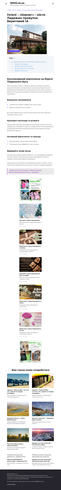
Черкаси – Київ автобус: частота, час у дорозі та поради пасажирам (18, 391)
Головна (9, 10)
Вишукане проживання (21, 64)
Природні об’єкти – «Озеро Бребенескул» (16, 418)
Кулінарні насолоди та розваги (23, 66)
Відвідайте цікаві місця (21, 70)
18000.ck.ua (17, 3)
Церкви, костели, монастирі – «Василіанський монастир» (42, 460)
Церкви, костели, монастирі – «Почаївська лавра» (42, 443)
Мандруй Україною (14, 51)
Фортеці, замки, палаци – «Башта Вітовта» (15, 444)
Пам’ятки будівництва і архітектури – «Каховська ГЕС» (17, 460)
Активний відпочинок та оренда (24, 68)
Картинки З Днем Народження (29, 220)
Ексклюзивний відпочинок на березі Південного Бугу (29, 62)
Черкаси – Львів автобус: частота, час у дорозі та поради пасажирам (42, 391)
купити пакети (11, 484)
